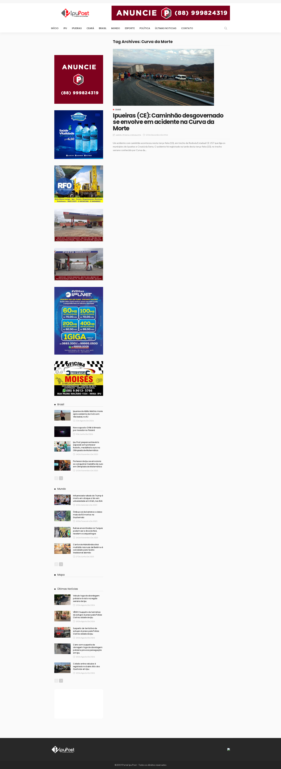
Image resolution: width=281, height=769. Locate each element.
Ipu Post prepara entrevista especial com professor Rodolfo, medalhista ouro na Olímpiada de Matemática (86, 446)
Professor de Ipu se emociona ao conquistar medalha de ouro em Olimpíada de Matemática (88, 464)
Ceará (90, 28)
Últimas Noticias (165, 28)
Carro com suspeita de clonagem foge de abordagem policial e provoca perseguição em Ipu (87, 648)
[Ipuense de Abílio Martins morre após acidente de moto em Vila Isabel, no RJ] (62, 415)
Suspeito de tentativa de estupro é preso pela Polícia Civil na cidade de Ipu (86, 631)
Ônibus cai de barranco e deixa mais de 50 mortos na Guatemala (87, 515)
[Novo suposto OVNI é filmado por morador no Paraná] (62, 431)
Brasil (102, 28)
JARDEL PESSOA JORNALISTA (128, 135)
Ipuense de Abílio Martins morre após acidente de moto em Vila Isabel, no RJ (88, 414)
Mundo (115, 28)
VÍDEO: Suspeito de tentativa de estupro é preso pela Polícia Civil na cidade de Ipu (87, 615)
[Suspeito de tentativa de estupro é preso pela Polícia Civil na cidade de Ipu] (62, 632)
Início (55, 28)
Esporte (130, 28)
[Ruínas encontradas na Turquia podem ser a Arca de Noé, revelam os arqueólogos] (62, 532)
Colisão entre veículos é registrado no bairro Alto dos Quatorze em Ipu (86, 666)
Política (145, 28)
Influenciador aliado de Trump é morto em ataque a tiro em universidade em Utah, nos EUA (88, 498)
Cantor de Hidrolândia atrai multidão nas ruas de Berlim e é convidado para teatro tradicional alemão (88, 548)
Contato (187, 28)
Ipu (65, 28)
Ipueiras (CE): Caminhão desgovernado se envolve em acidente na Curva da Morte (168, 121)
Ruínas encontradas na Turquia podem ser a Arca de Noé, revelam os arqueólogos (88, 531)
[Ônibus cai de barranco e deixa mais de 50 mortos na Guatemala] (62, 516)
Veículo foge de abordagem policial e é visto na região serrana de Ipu (86, 598)
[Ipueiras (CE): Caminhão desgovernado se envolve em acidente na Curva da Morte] (163, 77)
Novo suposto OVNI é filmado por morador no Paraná (87, 429)
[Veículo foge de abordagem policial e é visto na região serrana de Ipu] (62, 599)
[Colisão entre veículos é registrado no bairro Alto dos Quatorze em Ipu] (62, 667)
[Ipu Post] (63, 749)
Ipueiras (77, 28)
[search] (225, 28)
